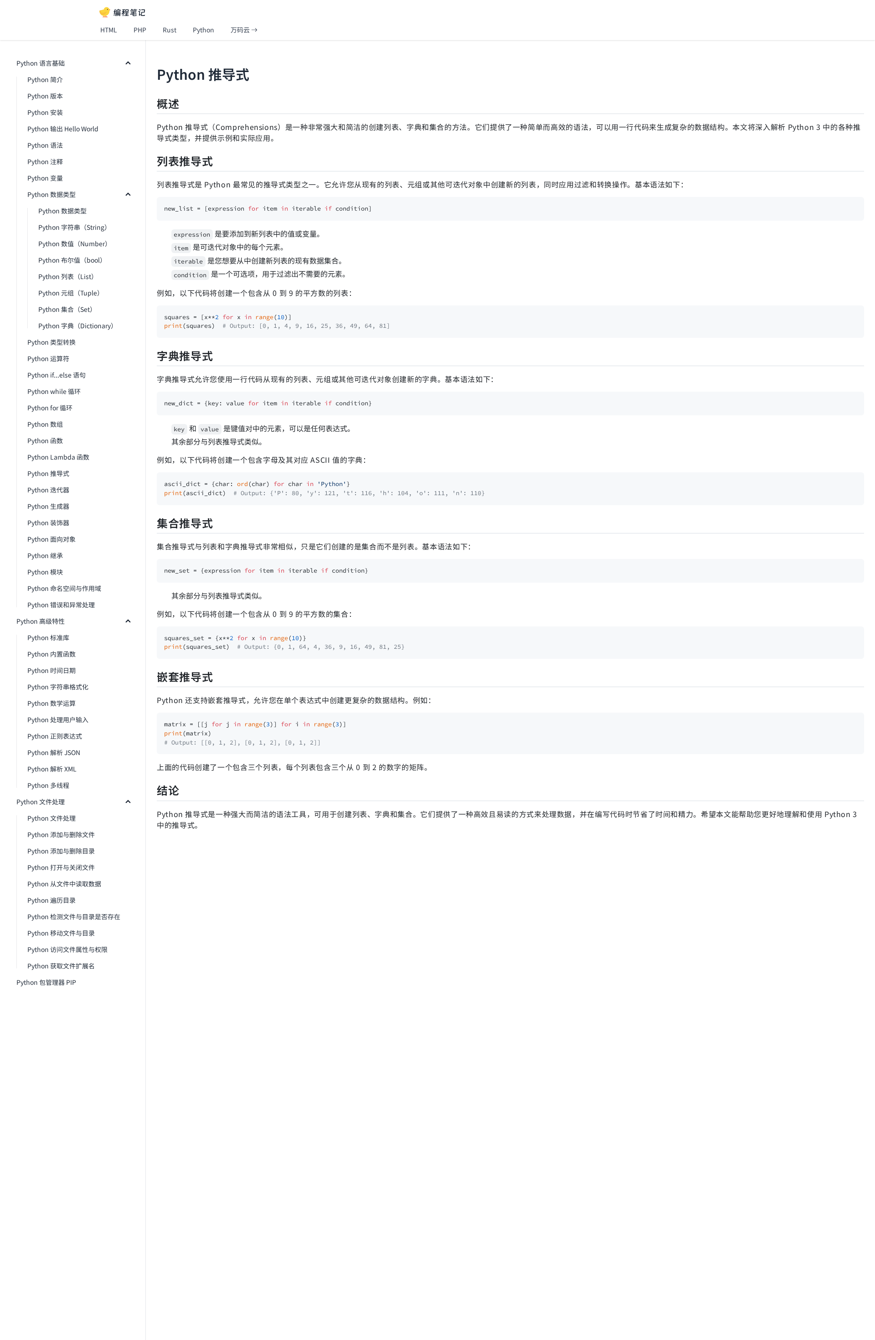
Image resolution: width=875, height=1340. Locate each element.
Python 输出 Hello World (62, 128)
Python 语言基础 (40, 62)
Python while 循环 (54, 391)
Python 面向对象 (51, 538)
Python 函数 (45, 440)
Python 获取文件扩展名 (61, 965)
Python (203, 29)
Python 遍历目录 (51, 900)
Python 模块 (45, 571)
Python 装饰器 (48, 522)
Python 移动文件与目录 (61, 932)
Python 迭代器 (48, 489)
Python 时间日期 (51, 670)
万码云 (241, 29)
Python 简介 (45, 79)
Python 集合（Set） (67, 309)
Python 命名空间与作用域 (64, 588)
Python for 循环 (49, 407)
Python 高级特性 (40, 621)
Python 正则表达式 (54, 735)
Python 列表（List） (68, 276)
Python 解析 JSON (53, 752)
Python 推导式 (48, 473)
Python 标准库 (48, 637)
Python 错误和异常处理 (61, 604)
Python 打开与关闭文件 (61, 867)
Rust (169, 29)
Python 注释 (45, 161)
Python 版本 (45, 95)
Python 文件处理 (40, 801)
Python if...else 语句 (56, 374)
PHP (140, 29)
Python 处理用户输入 (57, 719)
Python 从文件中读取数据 (64, 883)
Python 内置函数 (51, 653)
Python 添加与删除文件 (61, 834)
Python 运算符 (48, 358)
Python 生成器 (48, 506)
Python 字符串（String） (74, 227)
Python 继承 (45, 555)
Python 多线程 (48, 785)
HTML (108, 29)
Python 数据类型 (51, 194)
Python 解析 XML (52, 768)
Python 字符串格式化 (57, 686)
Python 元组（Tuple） (70, 292)
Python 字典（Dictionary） (77, 325)
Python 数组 (45, 424)
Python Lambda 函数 (58, 456)
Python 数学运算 (51, 703)
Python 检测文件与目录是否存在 (73, 916)
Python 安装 (45, 112)
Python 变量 (45, 177)
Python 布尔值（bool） (72, 259)
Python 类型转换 (51, 342)
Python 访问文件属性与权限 (67, 949)
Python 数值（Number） (74, 243)
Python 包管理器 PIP (46, 982)
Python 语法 (45, 145)
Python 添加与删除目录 (61, 850)
